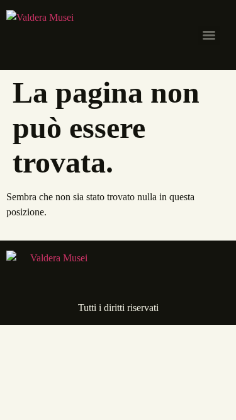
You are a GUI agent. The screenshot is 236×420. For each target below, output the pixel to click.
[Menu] (209, 35)
